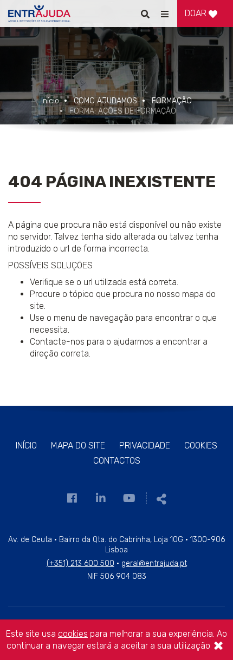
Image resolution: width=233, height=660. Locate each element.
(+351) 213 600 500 (80, 563)
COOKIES (200, 445)
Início (50, 100)
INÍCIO (26, 445)
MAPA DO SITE (78, 445)
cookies (73, 634)
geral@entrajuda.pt (154, 563)
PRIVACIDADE (144, 445)
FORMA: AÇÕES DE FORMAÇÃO (122, 111)
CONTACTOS (116, 461)
